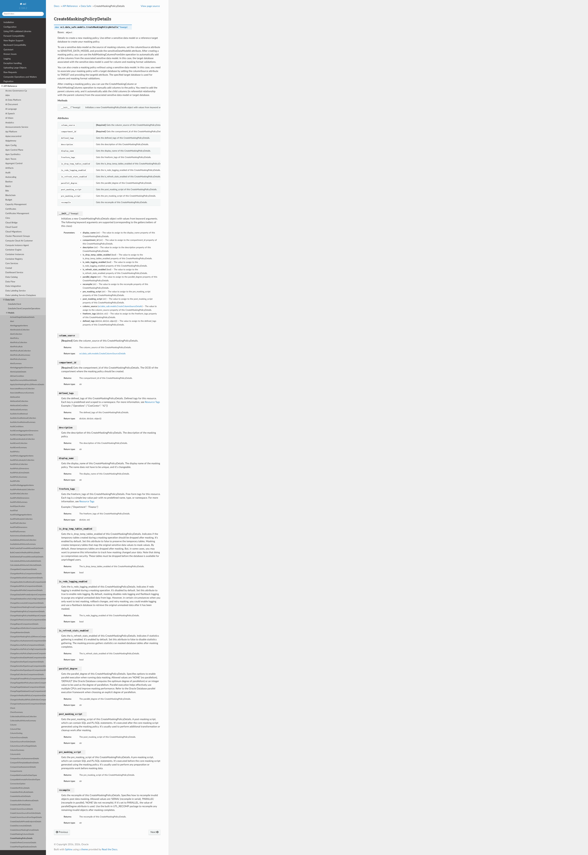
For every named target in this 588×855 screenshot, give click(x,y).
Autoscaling (10, 177)
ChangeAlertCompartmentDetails (23, 569)
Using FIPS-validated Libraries (17, 31)
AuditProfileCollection (19, 494)
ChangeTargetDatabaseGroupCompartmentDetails (28, 691)
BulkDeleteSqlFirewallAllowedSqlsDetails (26, 557)
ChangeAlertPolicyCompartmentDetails (26, 573)
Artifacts (9, 168)
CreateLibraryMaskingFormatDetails (24, 830)
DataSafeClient (14, 304)
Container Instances (14, 254)
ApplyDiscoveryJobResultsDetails (23, 380)
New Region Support (13, 40)
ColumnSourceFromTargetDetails (23, 746)
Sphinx (68, 849)
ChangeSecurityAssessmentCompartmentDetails (28, 641)
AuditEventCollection (18, 443)
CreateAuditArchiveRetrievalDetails (24, 800)
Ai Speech (10, 113)
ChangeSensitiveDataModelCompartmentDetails (28, 658)
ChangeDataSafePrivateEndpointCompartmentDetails (28, 595)
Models (11, 313)
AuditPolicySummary (18, 477)
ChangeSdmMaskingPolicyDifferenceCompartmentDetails (28, 637)
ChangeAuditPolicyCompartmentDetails (26, 586)
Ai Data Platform (13, 100)
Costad (8, 268)
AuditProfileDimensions (19, 498)
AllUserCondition (17, 376)
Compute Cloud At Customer (19, 241)
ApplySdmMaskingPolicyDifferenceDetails (27, 384)
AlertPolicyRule (16, 347)
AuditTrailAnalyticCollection (21, 519)
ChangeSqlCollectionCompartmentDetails (27, 674)
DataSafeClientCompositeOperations (24, 309)
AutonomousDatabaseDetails (22, 536)
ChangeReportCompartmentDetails (24, 624)
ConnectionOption (17, 784)
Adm (7, 95)
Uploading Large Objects (15, 68)
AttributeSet (15, 397)
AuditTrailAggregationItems (21, 515)
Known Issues (10, 54)
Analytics (9, 122)
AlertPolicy (14, 338)
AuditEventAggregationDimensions (24, 431)
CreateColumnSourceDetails (21, 809)
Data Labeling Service (15, 291)
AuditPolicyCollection (19, 464)
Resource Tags (152, 402)
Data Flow (10, 282)
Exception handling (13, 63)
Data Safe (10, 300)
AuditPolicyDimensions (19, 468)
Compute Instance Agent (17, 245)
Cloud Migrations (13, 232)
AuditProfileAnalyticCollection (22, 489)
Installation (9, 22)
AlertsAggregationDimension (21, 368)
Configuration (10, 27)
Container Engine (13, 250)
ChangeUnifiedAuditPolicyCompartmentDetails (28, 695)
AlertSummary (16, 363)
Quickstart (8, 49)
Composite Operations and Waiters (20, 77)
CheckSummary (16, 712)
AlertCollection (16, 334)
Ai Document (11, 104)
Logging (7, 59)
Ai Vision (9, 118)
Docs (56, 6)
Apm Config (11, 145)
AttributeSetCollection (19, 401)
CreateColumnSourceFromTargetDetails (26, 817)
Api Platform (11, 132)
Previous (63, 832)
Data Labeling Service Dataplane (20, 295)
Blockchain (10, 195)
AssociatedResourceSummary (22, 393)
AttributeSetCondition (19, 405)
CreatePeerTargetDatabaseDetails (23, 847)
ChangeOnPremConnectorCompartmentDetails (28, 620)
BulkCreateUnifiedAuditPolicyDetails (25, 552)
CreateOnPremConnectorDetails (23, 842)
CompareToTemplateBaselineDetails (24, 763)
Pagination (8, 81)
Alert (12, 321)
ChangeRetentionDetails (20, 632)
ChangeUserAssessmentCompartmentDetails (28, 704)
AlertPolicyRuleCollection (20, 351)
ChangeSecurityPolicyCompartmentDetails (27, 645)
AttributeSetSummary (19, 410)
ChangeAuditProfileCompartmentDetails (26, 590)
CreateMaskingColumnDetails (22, 834)
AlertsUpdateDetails (18, 372)
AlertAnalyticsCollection (20, 330)
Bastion (9, 182)
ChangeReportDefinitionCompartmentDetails (28, 628)
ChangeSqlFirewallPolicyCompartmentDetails (28, 679)
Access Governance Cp (16, 91)
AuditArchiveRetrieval (19, 414)
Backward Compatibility (15, 45)
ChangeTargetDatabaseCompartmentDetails (27, 687)
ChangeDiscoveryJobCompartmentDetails (27, 603)
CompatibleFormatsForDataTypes (23, 775)
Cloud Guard (11, 227)
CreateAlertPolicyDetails (20, 788)
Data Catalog (11, 277)
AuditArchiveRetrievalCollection (23, 418)
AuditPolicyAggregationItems (21, 456)
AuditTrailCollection (18, 523)
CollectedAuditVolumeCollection (23, 716)
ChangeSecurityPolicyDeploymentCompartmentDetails (28, 653)
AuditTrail (14, 510)
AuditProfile (15, 481)
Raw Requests (10, 72)
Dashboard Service (14, 272)
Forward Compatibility (14, 36)
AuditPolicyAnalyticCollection (22, 460)
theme (84, 849)
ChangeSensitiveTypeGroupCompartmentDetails (28, 666)
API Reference (10, 86)
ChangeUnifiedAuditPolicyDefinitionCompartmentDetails (28, 700)
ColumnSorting (16, 733)
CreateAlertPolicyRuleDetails (21, 792)
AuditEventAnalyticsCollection (22, 439)
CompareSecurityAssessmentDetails (24, 758)
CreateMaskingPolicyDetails (21, 838)
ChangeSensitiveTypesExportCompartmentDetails (28, 670)
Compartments (16, 771)
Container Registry (14, 259)
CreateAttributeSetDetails (20, 796)
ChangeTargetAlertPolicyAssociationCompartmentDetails (28, 683)
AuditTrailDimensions (18, 527)
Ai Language (11, 109)
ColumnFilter (15, 729)
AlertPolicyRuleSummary (20, 355)
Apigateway (10, 141)
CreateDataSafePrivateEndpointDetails (25, 821)
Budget (8, 200)
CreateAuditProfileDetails (20, 805)
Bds (7, 191)
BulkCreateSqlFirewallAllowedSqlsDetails (26, 548)
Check (12, 708)
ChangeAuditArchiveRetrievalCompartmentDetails (28, 582)
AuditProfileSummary (18, 502)
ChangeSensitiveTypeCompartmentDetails (27, 662)
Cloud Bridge (11, 222)
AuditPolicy (14, 452)
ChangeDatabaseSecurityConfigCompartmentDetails (28, 599)
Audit (7, 172)
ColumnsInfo (15, 754)
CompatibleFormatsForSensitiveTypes (25, 779)
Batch (8, 186)
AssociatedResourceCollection (22, 389)
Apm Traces (10, 159)
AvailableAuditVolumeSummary (23, 544)
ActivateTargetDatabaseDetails (22, 317)
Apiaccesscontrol (13, 136)
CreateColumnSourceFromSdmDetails (25, 813)
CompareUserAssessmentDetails (23, 767)
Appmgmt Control (13, 163)
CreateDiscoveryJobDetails (21, 826)
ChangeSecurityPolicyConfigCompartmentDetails (28, 649)
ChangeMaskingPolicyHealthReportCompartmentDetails (28, 616)
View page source (150, 6)
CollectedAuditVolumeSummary (23, 721)
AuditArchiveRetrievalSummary (22, 422)
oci (24, 4)
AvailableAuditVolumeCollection (23, 540)
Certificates (10, 209)
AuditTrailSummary (17, 531)
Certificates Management (17, 213)
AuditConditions (16, 426)
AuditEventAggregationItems (21, 435)
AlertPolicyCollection (18, 342)
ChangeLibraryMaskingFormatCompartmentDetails (28, 607)
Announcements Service (16, 127)
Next (153, 832)
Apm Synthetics (12, 154)
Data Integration (13, 286)
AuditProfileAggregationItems (22, 485)
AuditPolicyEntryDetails (19, 473)
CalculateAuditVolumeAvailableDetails (25, 561)
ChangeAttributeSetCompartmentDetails (26, 578)
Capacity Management (15, 204)
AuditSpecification (17, 506)
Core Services (11, 263)
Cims (7, 218)
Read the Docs (109, 849)
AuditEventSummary (18, 447)
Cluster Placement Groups (17, 236)
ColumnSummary (17, 750)
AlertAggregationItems (19, 326)
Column (13, 725)
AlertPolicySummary (18, 359)
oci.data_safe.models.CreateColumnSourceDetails (102, 353)
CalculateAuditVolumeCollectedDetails (25, 565)
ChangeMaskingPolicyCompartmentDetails (27, 611)
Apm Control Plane (14, 150)
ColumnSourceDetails (19, 737)
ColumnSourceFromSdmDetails (23, 742)
